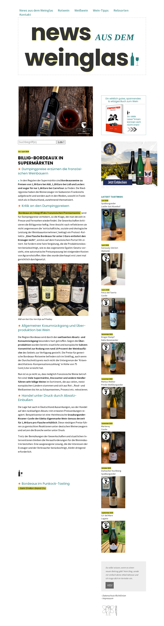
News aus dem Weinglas (36, 10)
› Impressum (107, 598)
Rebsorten (121, 10)
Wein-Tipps (101, 10)
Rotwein (64, 10)
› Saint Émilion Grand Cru (32, 488)
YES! (109, 585)
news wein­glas (79, 44)
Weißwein (81, 10)
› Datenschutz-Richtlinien (113, 595)
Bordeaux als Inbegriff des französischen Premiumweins (49, 212)
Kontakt (25, 15)
